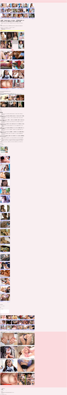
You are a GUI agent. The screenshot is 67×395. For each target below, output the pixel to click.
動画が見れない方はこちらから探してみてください (6, 28)
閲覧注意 (8, 93)
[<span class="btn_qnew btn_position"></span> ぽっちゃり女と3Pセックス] (3, 48)
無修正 (0, 93)
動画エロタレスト (23, 89)
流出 (6, 93)
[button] (6, 390)
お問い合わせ (3, 388)
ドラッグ (14, 93)
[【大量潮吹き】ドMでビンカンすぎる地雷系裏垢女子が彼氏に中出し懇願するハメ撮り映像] (9, 48)
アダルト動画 (1, 90)
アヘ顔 (13, 93)
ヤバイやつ (3, 93)
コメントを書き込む (1, 144)
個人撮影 (4, 93)
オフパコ (10, 93)
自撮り (11, 93)
